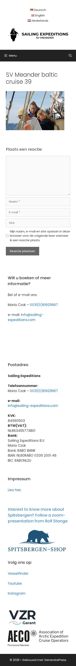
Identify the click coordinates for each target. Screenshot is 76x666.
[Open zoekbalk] (70, 55)
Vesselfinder (18, 573)
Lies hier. (15, 490)
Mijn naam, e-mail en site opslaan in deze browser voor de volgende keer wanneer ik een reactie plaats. (40, 235)
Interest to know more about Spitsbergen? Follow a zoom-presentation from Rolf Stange (38, 515)
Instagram (17, 593)
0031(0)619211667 (44, 304)
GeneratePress (55, 660)
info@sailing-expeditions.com (25, 317)
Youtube (15, 583)
